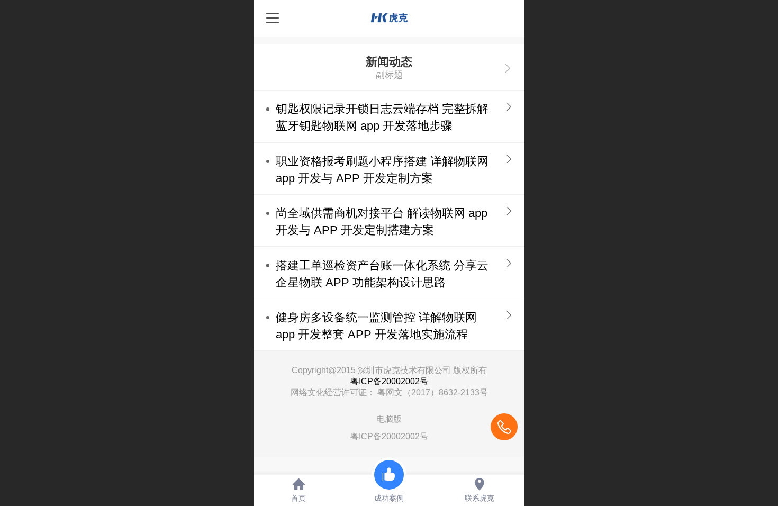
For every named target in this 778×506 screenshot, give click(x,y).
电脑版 (389, 418)
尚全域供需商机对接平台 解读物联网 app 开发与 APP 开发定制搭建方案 (381, 221)
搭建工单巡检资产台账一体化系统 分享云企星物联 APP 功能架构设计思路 (382, 274)
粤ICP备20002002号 (389, 381)
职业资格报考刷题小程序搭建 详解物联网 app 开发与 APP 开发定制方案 (382, 170)
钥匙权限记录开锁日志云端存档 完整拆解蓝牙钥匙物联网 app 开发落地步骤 (382, 117)
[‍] (507, 67)
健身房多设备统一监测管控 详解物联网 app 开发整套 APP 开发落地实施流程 (376, 326)
